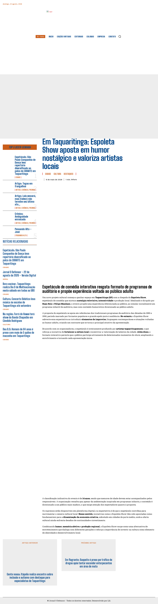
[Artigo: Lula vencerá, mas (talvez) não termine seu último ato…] (8, 199)
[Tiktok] (153, 4)
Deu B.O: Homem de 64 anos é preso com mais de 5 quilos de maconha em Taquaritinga (18, 333)
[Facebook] (127, 4)
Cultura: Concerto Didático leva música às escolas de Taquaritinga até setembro (19, 302)
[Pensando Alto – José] (8, 232)
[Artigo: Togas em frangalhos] (8, 186)
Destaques (68, 174)
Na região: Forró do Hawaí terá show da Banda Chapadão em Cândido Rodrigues (18, 317)
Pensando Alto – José (23, 230)
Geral (5, 279)
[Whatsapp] (138, 4)
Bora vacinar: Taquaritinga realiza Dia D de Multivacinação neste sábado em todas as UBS (19, 287)
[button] (119, 36)
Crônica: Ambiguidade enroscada (21, 216)
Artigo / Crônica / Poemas (25, 190)
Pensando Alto (21, 235)
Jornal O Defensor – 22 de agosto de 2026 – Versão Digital (19, 273)
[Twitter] (143, 4)
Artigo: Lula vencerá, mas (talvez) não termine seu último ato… (25, 200)
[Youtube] (148, 4)
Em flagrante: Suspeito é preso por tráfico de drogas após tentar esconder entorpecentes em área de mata (88, 563)
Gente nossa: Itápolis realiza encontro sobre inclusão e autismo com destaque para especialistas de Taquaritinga (30, 578)
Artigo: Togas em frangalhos (24, 185)
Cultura (6, 324)
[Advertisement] (79, 57)
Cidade (18, 177)
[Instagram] (132, 4)
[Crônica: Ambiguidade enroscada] (8, 217)
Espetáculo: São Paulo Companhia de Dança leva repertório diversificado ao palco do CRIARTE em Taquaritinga (25, 165)
